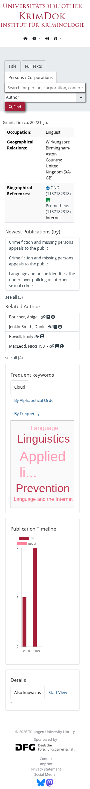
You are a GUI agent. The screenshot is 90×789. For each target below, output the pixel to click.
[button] (36, 38)
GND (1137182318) (58, 190)
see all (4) (14, 357)
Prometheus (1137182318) (58, 208)
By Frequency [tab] (27, 413)
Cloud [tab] (19, 387)
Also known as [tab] (27, 692)
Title (12, 66)
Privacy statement (46, 769)
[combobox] (45, 87)
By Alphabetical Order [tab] (34, 400)
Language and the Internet (43, 499)
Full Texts (33, 66)
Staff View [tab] (57, 692)
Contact (46, 758)
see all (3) (14, 297)
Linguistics (43, 438)
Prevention (43, 488)
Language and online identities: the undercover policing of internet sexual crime (42, 279)
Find (16, 106)
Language (44, 427)
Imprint (46, 764)
